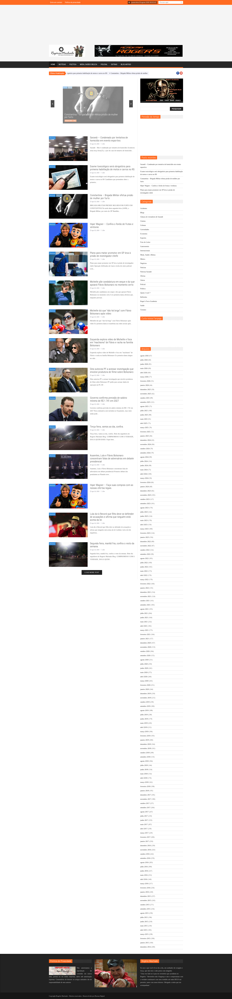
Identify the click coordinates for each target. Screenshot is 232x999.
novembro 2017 (145, 799)
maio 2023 (144, 520)
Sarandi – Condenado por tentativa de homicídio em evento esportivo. (109, 139)
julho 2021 (144, 613)
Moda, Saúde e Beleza (88, 64)
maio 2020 (144, 672)
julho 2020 (144, 664)
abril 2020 (143, 677)
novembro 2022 (145, 546)
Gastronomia (144, 246)
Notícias (62, 64)
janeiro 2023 (144, 537)
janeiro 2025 (144, 436)
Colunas (143, 225)
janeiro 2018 (144, 791)
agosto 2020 (144, 660)
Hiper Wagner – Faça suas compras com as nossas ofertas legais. (111, 486)
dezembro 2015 (145, 896)
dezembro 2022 (145, 541)
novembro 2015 (145, 900)
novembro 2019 (145, 698)
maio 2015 (144, 926)
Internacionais (145, 251)
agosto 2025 (144, 406)
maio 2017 (144, 824)
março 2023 (144, 529)
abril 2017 (143, 829)
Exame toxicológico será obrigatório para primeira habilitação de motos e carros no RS (112, 168)
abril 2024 (143, 474)
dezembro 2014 (145, 947)
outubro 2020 (144, 651)
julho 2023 (144, 512)
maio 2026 (144, 368)
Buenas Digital (100, 996)
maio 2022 (144, 571)
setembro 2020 (145, 655)
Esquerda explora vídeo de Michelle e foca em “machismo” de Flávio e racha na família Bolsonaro (111, 342)
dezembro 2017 (145, 795)
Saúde (142, 305)
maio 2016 (144, 875)
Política (72, 64)
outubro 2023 (144, 499)
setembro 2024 (145, 453)
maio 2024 (144, 470)
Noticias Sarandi (146, 272)
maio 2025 (144, 419)
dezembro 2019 (145, 693)
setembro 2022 (145, 554)
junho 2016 (144, 871)
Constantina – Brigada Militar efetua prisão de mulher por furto (100, 73)
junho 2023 (144, 516)
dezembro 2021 (145, 592)
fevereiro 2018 (145, 786)
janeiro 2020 (144, 689)
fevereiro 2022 (145, 584)
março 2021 (144, 630)
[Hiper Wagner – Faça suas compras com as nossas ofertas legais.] (68, 496)
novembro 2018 (145, 748)
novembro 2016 (145, 850)
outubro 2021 (144, 601)
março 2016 (144, 884)
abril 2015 (143, 930)
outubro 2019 (144, 702)
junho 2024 (144, 465)
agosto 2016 (144, 862)
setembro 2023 (145, 503)
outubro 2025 (144, 398)
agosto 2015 (144, 913)
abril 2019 (143, 727)
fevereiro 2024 (145, 482)
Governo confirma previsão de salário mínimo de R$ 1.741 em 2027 (108, 399)
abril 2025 (143, 423)
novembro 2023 (145, 495)
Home (53, 64)
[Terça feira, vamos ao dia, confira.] (68, 437)
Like (132, 120)
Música (142, 259)
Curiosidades (144, 229)
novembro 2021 (145, 596)
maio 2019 (144, 723)
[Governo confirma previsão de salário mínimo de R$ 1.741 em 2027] (68, 409)
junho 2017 (144, 820)
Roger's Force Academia (148, 301)
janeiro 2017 (144, 841)
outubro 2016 (144, 854)
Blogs (142, 213)
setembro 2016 (145, 858)
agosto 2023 (144, 508)
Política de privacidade (72, 2)
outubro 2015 (144, 905)
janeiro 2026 (144, 385)
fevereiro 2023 (145, 533)
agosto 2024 (144, 457)
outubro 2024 (144, 449)
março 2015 (144, 934)
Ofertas (142, 276)
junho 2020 (144, 668)
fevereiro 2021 (145, 634)
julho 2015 (144, 917)
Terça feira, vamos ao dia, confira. (107, 426)
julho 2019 (144, 715)
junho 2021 (144, 617)
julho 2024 (144, 461)
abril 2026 (143, 373)
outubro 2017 (144, 803)
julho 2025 (144, 411)
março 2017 (144, 833)
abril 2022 (143, 575)
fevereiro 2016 (145, 888)
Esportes (143, 238)
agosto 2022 (144, 558)
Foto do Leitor (145, 242)
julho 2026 (144, 360)
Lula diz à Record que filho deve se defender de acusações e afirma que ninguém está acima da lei (112, 516)
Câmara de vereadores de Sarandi (151, 217)
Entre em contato (56, 2)
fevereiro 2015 (145, 938)
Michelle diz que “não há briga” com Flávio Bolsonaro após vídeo (110, 312)
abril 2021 (143, 626)
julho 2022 (144, 563)
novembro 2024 (145, 444)
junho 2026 (144, 364)
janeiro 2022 (144, 588)
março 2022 (144, 579)
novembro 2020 (145, 647)
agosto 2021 (144, 609)
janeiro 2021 (144, 639)
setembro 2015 (145, 909)
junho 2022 (144, 567)
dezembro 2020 (145, 643)
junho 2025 (144, 415)
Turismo (143, 310)
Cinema (142, 221)
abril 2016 (143, 879)
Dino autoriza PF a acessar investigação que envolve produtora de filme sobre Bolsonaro (112, 370)
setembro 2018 (145, 757)
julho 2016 (144, 867)
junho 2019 (144, 719)
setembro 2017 (145, 807)
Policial (104, 64)
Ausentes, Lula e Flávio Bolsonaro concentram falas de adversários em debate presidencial (112, 458)
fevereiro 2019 (145, 736)
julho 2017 (144, 816)
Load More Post (91, 572)
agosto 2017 (144, 812)
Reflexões (143, 297)
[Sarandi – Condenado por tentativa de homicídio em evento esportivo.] (68, 148)
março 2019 (144, 731)
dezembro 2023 (145, 491)
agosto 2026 (144, 356)
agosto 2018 (144, 761)
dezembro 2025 (145, 389)
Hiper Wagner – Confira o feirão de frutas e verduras (144, 73)
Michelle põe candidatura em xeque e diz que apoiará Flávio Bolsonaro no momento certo (112, 283)
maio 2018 (144, 774)
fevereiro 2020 (145, 685)
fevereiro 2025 (145, 432)
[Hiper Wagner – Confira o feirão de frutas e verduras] (68, 235)
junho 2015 (144, 922)
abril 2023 (143, 525)
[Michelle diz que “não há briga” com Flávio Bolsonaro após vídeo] (68, 321)
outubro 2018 (144, 753)
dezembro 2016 (145, 845)
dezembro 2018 (145, 744)
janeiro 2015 (144, 943)
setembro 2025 (145, 402)
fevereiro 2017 (145, 837)
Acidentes (143, 208)
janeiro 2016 (144, 892)
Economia (143, 234)
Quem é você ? (145, 293)
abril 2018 (143, 778)
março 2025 (144, 427)
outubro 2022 (144, 550)
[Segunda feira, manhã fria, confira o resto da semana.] (68, 554)
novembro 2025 (145, 394)
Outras (114, 64)
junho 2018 (144, 769)
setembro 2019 (145, 706)
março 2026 (144, 377)
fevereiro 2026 (145, 381)
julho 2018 (144, 765)
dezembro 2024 (145, 440)
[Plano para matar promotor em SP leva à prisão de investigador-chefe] (68, 264)
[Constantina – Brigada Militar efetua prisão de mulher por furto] (68, 206)
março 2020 (144, 681)
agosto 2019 (144, 710)
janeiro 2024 (144, 487)
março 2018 (144, 782)
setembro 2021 (145, 605)
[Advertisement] (116, 26)
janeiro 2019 (144, 740)
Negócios (143, 263)
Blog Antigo (126, 64)
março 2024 (144, 478)
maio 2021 (144, 622)
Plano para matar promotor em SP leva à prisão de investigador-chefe (110, 254)
